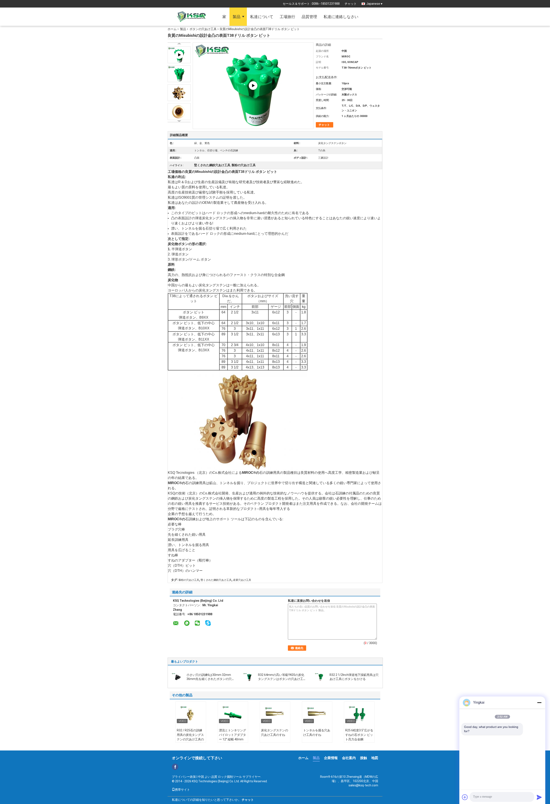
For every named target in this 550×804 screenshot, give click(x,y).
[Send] (539, 797)
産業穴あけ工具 (242, 580)
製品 (236, 16)
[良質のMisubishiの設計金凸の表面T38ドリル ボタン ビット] (179, 73)
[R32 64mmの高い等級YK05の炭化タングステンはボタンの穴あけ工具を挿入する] (249, 676)
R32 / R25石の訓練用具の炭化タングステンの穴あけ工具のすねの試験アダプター (190, 739)
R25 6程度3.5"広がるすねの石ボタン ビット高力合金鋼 (359, 735)
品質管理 (309, 16)
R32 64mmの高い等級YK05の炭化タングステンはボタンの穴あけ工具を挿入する (282, 679)
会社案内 (349, 758)
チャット (351, 3)
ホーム (172, 29)
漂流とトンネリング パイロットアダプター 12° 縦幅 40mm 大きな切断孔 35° (232, 737)
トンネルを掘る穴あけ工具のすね (316, 732)
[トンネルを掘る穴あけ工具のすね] (317, 713)
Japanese (373, 3)
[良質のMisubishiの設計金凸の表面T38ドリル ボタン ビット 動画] (253, 85)
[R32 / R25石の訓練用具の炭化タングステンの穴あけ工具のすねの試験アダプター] (191, 713)
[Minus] (539, 702)
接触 (363, 758)
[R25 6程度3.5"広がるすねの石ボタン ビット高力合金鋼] (359, 713)
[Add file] (465, 797)
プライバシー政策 (184, 776)
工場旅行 (287, 16)
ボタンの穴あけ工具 (203, 29)
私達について (261, 16)
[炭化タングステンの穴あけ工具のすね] (275, 713)
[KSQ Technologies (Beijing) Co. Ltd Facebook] (175, 766)
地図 (374, 758)
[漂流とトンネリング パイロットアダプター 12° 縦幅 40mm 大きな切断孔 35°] (233, 713)
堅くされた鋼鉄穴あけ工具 (216, 580)
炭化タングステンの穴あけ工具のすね (274, 732)
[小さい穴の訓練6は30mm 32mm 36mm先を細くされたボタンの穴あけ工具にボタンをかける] (177, 676)
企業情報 (331, 758)
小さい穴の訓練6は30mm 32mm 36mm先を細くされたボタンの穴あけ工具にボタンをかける (210, 679)
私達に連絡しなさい (341, 16)
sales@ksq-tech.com (363, 785)
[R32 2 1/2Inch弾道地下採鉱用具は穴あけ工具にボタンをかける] (320, 676)
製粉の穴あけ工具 (189, 580)
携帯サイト (182, 789)
